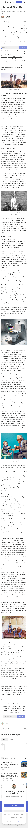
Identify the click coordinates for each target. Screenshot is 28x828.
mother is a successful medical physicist (12, 540)
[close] (23, 785)
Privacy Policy (19, 817)
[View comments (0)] (7, 21)
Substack (6, 825)
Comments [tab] (4, 739)
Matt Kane (7, 16)
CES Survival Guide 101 (8, 762)
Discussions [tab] (12, 758)
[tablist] (7, 739)
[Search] (25, 758)
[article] (14, 765)
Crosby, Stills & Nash (6, 608)
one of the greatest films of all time (12, 151)
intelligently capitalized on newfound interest (11, 508)
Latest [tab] (6, 758)
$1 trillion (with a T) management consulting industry (13, 355)
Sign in (25, 2)
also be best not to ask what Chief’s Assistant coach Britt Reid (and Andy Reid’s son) (13, 595)
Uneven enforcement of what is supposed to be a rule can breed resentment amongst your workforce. (9, 775)
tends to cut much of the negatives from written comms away (13, 253)
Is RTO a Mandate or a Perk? (10, 773)
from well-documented (11, 587)
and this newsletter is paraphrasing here (11, 528)
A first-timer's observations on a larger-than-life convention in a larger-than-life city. (9, 765)
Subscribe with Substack (15, 811)
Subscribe (19, 2)
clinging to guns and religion (10, 386)
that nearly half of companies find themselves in (13, 56)
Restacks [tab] (11, 739)
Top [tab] (3, 758)
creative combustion (6, 117)
